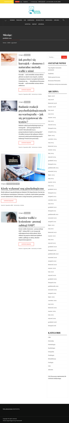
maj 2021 (51, 229)
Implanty (51, 73)
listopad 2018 (52, 325)
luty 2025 (51, 121)
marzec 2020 (52, 268)
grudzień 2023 (52, 160)
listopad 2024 (52, 128)
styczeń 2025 (52, 124)
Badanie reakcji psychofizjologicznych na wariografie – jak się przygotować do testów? (32, 114)
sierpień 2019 (52, 293)
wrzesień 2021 (52, 218)
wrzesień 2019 (52, 290)
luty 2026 (51, 110)
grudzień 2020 (52, 246)
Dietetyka (27, 24)
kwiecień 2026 (52, 103)
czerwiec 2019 (52, 300)
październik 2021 (53, 214)
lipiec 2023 (51, 175)
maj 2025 (51, 114)
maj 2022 (51, 203)
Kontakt (34, 24)
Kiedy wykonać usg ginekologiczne (22, 188)
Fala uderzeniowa (7, 409)
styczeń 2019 (52, 318)
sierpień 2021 (52, 221)
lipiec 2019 (51, 297)
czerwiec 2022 (52, 200)
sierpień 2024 (52, 132)
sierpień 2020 (52, 261)
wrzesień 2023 (52, 171)
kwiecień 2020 (52, 264)
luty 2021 (51, 239)
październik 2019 (53, 286)
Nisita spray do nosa (33, 1)
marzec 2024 (52, 150)
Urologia (56, 20)
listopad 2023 (52, 164)
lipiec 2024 (51, 135)
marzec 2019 (52, 311)
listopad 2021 (52, 211)
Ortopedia (41, 24)
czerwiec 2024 (52, 139)
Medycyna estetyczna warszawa (57, 84)
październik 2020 (53, 254)
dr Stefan (39, 94)
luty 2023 (51, 185)
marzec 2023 (52, 182)
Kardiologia (48, 20)
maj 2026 (51, 99)
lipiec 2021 (51, 225)
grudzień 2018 (52, 322)
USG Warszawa (52, 376)
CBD (49, 337)
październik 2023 (53, 168)
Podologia (19, 20)
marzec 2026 (52, 107)
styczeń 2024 (52, 157)
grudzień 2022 (52, 189)
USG (25, 20)
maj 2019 (51, 304)
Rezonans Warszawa (54, 80)
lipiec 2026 (51, 96)
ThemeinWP (19, 420)
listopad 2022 (52, 193)
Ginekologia (30, 20)
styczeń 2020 (52, 275)
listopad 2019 (52, 282)
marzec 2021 (52, 236)
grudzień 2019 (52, 279)
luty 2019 (51, 315)
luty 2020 (51, 272)
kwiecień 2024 (52, 146)
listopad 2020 (52, 250)
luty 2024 (51, 153)
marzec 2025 (52, 117)
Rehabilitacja (40, 20)
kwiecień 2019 (52, 307)
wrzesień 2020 (52, 257)
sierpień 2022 (52, 196)
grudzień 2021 (52, 207)
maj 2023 (51, 178)
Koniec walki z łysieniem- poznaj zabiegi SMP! (30, 221)
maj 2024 (51, 142)
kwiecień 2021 (52, 232)
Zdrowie (12, 20)
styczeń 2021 (52, 243)
